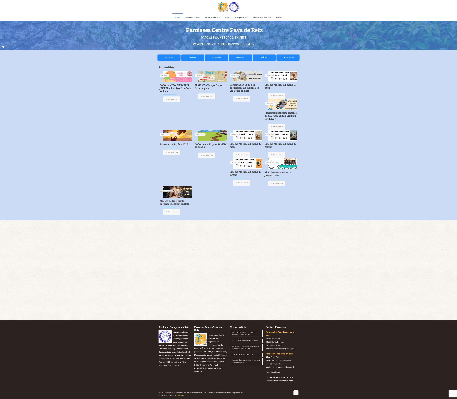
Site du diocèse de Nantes (211, 300)
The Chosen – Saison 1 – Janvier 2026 (278, 174)
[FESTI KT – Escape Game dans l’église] (212, 76)
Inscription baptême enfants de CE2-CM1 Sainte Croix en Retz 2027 (281, 115)
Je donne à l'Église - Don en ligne (213, 305)
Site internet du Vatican (279, 305)
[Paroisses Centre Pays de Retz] (228, 7)
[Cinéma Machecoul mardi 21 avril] (282, 76)
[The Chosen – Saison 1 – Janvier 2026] (282, 163)
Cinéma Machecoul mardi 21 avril (243, 354)
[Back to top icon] (295, 392)
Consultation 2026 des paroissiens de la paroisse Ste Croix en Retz (244, 87)
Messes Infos (276, 300)
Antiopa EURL (179, 395)
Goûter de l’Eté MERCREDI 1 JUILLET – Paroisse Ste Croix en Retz (175, 88)
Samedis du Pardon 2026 (174, 144)
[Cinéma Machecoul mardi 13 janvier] (247, 163)
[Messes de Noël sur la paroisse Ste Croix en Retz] (177, 192)
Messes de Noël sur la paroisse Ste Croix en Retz (174, 202)
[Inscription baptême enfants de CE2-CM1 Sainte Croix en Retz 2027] (282, 104)
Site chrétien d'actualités (244, 302)
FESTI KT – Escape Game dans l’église (208, 87)
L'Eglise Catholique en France (212, 295)
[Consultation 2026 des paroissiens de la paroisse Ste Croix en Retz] (247, 76)
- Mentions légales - (274, 372)
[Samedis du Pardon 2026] (177, 135)
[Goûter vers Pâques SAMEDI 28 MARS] (212, 135)
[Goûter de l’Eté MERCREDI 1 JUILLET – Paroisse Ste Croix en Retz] (177, 76)
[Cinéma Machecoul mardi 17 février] (282, 135)
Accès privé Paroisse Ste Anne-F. (281, 381)
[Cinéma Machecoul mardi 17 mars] (247, 135)
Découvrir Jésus (241, 307)
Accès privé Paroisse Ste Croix (280, 377)
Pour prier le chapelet (278, 295)
